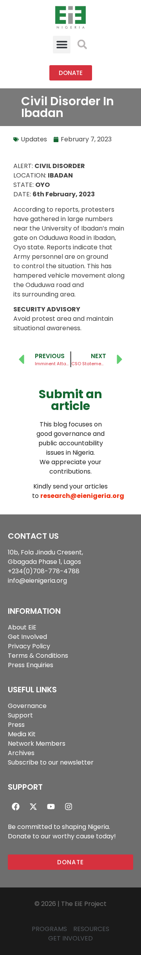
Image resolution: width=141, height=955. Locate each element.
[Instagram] (68, 806)
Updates (34, 139)
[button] (61, 44)
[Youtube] (51, 806)
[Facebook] (16, 806)
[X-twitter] (33, 806)
